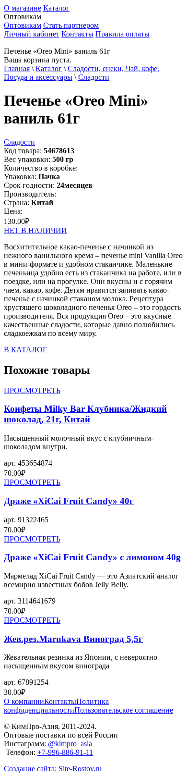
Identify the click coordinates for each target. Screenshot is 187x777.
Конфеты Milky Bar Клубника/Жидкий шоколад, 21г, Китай (85, 414)
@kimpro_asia (70, 744)
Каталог (56, 8)
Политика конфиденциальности (56, 705)
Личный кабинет (31, 34)
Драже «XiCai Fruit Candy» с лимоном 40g (92, 557)
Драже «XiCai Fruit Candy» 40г (69, 501)
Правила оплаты (122, 34)
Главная (17, 68)
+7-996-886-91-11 (65, 752)
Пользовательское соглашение (123, 710)
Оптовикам (22, 25)
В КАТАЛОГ (25, 349)
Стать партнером (71, 25)
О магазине (22, 8)
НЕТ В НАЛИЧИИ (35, 230)
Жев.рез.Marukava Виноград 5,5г (73, 639)
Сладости (93, 77)
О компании (24, 701)
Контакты (77, 34)
